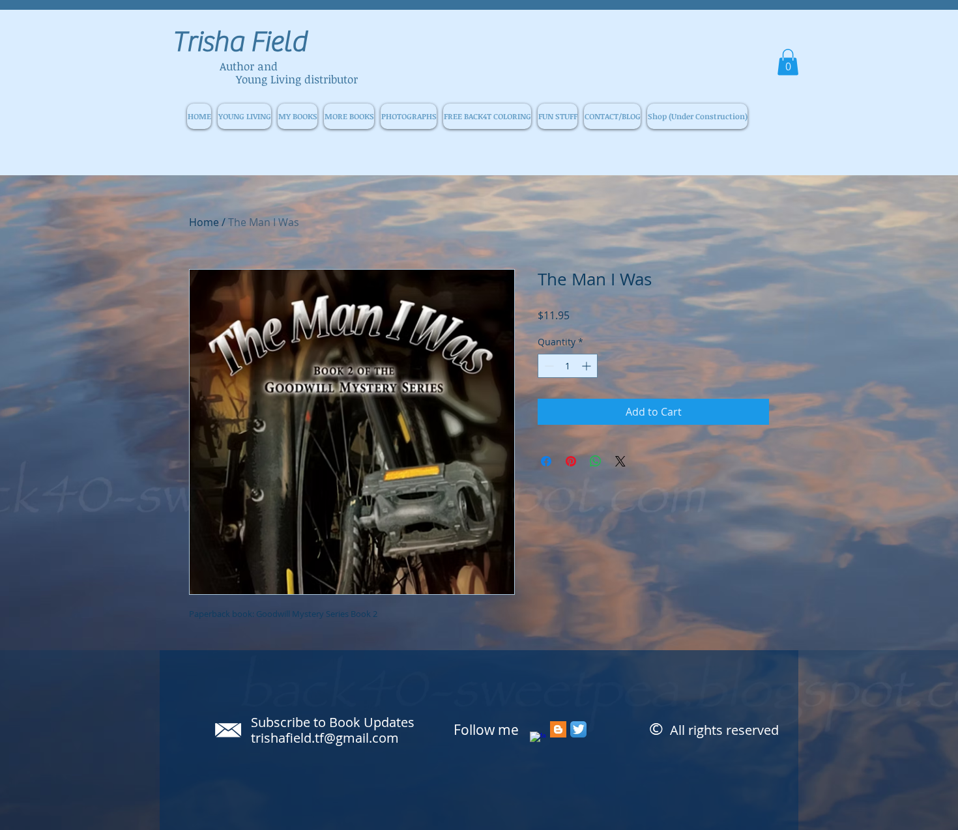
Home (204, 222)
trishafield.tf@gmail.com (325, 738)
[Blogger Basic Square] (558, 729)
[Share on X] (620, 461)
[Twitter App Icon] (578, 729)
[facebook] (538, 740)
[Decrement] (548, 365)
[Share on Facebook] (546, 461)
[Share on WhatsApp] (595, 461)
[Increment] (587, 365)
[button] (788, 62)
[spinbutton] (567, 365)
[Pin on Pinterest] (571, 461)
